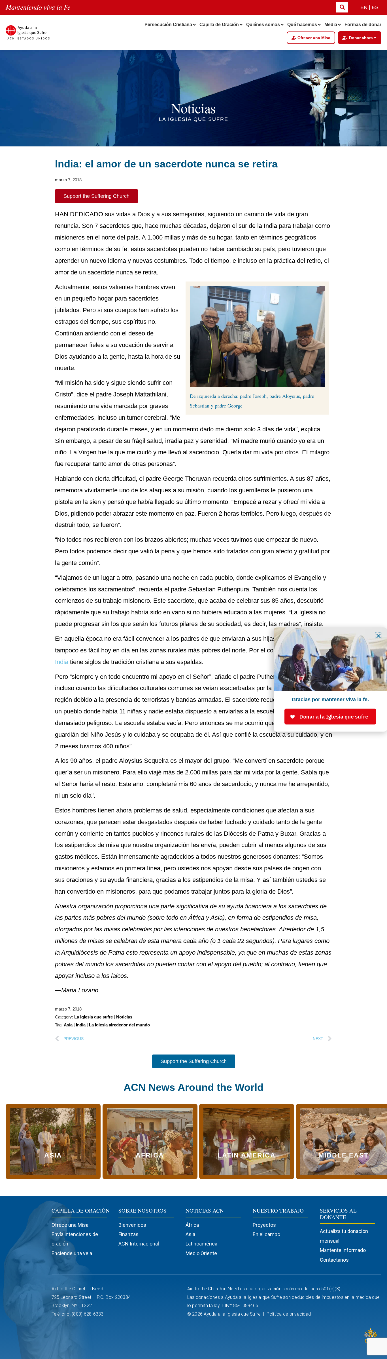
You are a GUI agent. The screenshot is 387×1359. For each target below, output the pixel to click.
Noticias (124, 1016)
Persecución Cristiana (168, 24)
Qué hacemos (302, 24)
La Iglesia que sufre (93, 1016)
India (61, 661)
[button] (378, 636)
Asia (68, 1024)
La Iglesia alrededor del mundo (119, 1024)
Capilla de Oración (219, 24)
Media (330, 24)
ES (375, 7)
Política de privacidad (289, 1314)
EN (363, 7)
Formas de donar (363, 24)
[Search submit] (342, 7)
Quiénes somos (263, 24)
